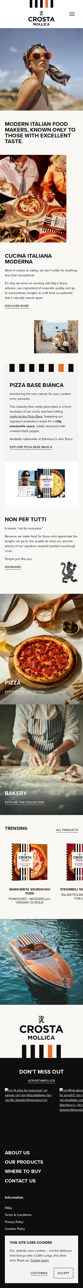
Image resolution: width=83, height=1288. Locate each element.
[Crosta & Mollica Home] (41, 14)
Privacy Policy (14, 1222)
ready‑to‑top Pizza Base (26, 416)
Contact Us (20, 1180)
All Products (67, 830)
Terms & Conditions (18, 1215)
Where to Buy (23, 1171)
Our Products (24, 1162)
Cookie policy (40, 1260)
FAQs (8, 1208)
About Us (17, 1152)
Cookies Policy (15, 1228)
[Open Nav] (72, 14)
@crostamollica (41, 1080)
